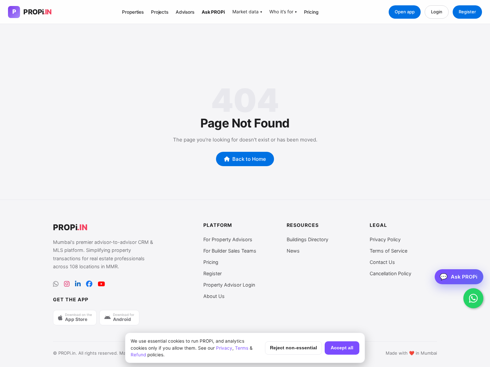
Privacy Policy (385, 239)
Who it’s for (283, 11)
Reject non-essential (293, 347)
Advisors (185, 12)
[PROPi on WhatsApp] (56, 284)
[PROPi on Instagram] (67, 284)
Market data (247, 11)
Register (467, 11)
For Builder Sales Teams (229, 251)
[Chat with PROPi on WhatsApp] (473, 298)
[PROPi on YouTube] (101, 284)
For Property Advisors (227, 239)
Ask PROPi (213, 12)
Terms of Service (388, 251)
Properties (133, 12)
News (293, 251)
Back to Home (249, 159)
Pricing (311, 12)
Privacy (224, 348)
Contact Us (382, 262)
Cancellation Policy (390, 273)
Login (436, 11)
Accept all (342, 347)
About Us (214, 296)
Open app (405, 11)
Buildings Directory (307, 239)
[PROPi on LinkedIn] (78, 284)
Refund (138, 354)
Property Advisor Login (229, 285)
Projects (159, 12)
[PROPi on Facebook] (89, 284)
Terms (241, 348)
